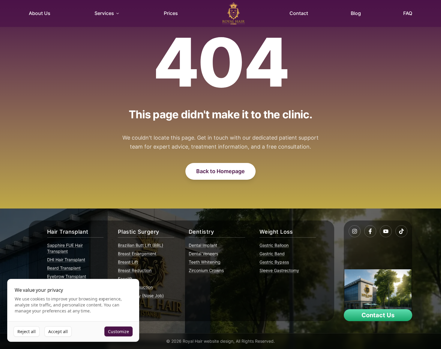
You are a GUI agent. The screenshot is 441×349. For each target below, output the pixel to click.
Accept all (58, 331)
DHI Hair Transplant (66, 259)
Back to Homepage (220, 171)
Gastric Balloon (274, 245)
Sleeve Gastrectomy (279, 270)
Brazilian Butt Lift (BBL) (140, 245)
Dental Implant (203, 245)
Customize (118, 331)
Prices (171, 13)
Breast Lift (128, 262)
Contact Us (378, 315)
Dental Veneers (203, 253)
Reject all (26, 331)
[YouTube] (386, 231)
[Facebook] (370, 231)
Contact (299, 13)
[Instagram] (355, 231)
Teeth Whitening (204, 262)
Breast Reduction (135, 270)
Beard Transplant (64, 268)
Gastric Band (272, 253)
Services (104, 13)
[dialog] (73, 310)
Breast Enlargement (137, 253)
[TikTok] (401, 231)
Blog (356, 13)
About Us (39, 13)
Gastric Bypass (274, 262)
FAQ (407, 13)
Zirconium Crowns (206, 270)
